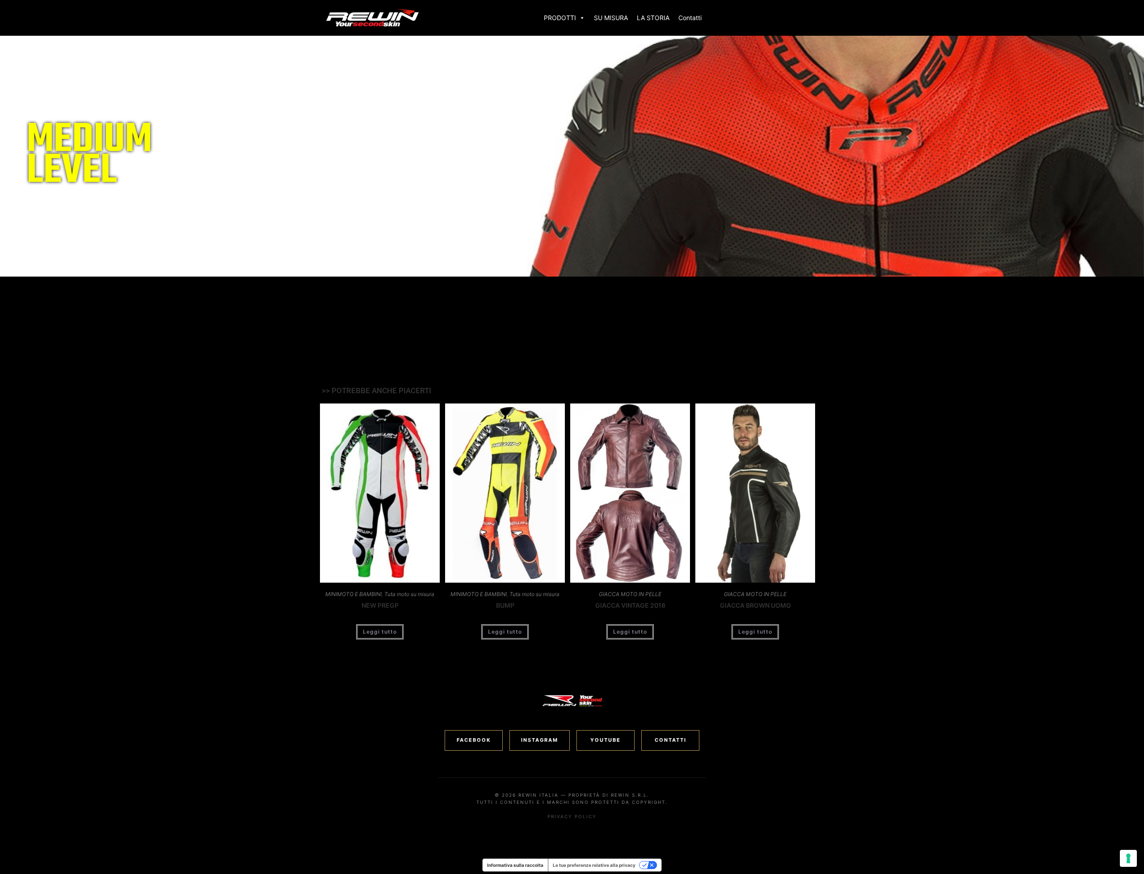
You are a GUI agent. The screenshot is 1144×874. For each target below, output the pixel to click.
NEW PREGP (380, 605)
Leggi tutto (380, 631)
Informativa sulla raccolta (515, 865)
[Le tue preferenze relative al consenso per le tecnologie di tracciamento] (1128, 858)
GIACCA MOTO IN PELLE (630, 594)
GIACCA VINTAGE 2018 (630, 605)
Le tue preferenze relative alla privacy (594, 865)
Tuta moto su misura (409, 594)
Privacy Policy (572, 816)
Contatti (690, 17)
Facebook (474, 740)
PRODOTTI (560, 17)
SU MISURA (611, 17)
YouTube (605, 740)
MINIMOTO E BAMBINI (353, 594)
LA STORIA (653, 17)
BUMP (505, 605)
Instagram (539, 740)
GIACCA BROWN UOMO (755, 605)
